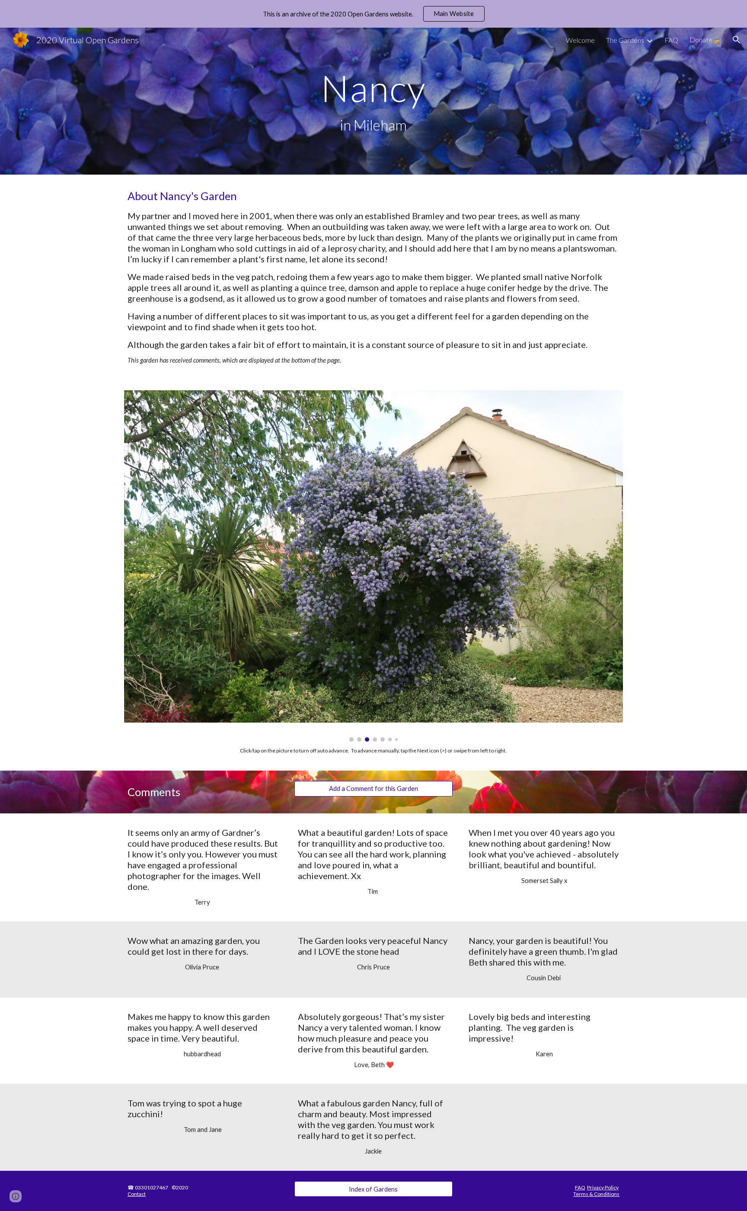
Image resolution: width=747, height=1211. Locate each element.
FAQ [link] (671, 40)
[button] (736, 39)
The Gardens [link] (625, 40)
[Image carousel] (373, 566)
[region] (373, 14)
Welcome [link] (580, 40)
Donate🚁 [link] (705, 39)
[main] (373, 101)
